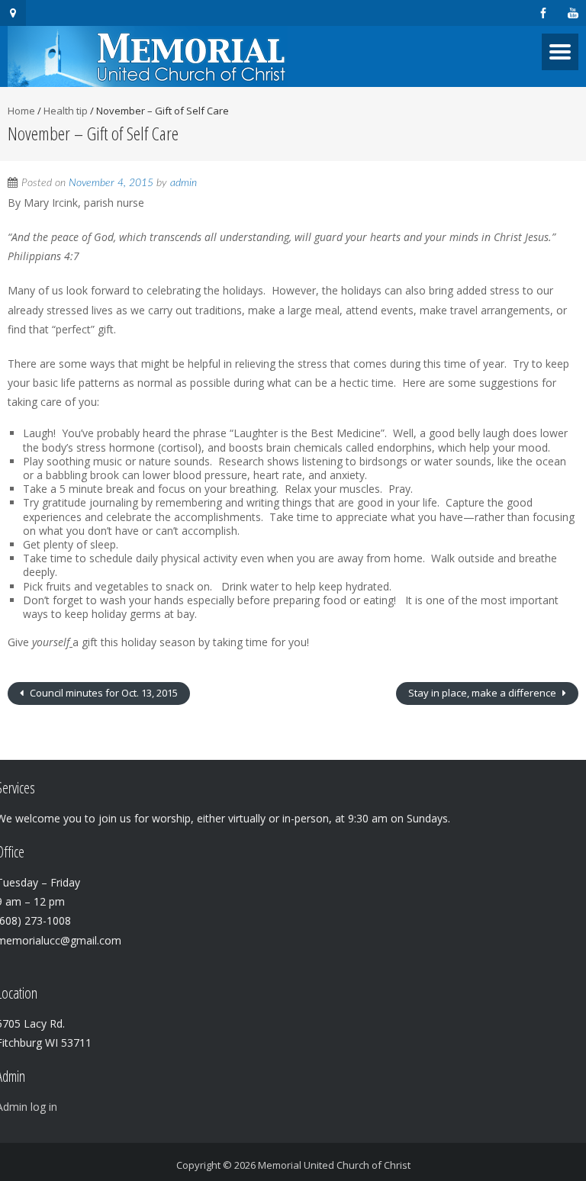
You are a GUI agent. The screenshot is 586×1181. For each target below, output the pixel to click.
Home (21, 110)
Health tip (65, 110)
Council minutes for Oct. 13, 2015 (102, 693)
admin (183, 183)
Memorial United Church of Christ (334, 1165)
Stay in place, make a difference (483, 693)
